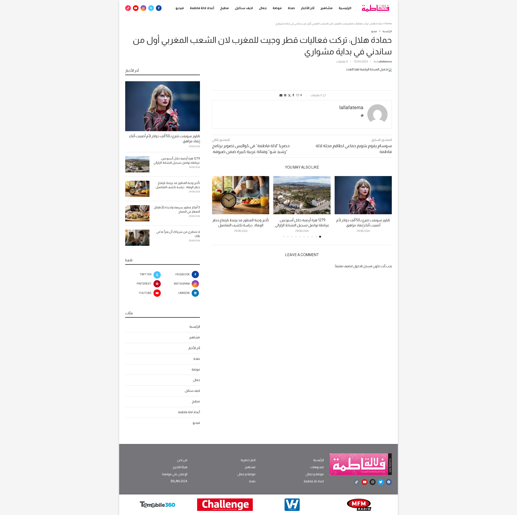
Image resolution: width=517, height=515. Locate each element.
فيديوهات (317, 467)
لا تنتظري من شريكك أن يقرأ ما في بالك (178, 234)
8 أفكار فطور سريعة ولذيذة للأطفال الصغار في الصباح (177, 209)
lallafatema (384, 61)
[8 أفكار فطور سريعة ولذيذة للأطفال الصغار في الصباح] (137, 213)
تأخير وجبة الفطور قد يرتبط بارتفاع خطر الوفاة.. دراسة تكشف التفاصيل (178, 185)
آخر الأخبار (307, 8)
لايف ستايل (244, 8)
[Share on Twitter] (289, 95)
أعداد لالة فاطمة (202, 8)
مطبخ (224, 8)
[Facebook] (159, 8)
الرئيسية (345, 8)
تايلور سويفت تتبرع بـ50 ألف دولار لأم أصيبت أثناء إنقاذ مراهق (164, 138)
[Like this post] (297, 95)
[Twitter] (151, 8)
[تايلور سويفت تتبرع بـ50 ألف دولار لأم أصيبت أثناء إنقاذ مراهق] (363, 195)
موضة (277, 8)
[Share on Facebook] (293, 95)
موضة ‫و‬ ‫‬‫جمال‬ (315, 474)
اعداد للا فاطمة (314, 481)
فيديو (179, 8)
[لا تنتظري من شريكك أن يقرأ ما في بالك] (137, 238)
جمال (263, 8)
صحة (291, 8)
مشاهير (326, 8)
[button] (217, 206)
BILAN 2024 (179, 481)
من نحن (182, 460)
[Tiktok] (128, 8)
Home (388, 23)
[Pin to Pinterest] (285, 95)
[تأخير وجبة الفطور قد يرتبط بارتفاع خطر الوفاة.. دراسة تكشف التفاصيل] (240, 195)
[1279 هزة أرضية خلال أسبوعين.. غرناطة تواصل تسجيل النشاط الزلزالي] (301, 195)
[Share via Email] (281, 95)
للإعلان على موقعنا (174, 474)
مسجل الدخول (362, 266)
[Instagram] (143, 8)
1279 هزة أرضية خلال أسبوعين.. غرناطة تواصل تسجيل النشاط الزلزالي (176, 160)
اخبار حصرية (248, 460)
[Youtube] (136, 8)
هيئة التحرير (180, 467)
